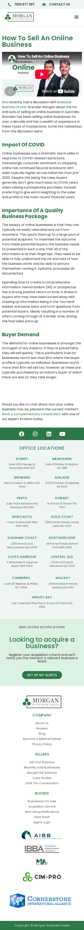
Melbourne (62, 458)
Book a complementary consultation (31, 414)
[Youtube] (62, 434)
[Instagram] (35, 434)
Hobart (62, 498)
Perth (22, 498)
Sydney (22, 458)
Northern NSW (62, 537)
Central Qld (62, 556)
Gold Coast (62, 516)
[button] (76, 17)
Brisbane (22, 477)
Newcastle (22, 516)
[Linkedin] (49, 434)
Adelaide (62, 477)
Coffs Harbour (22, 556)
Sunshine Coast (22, 537)
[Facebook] (21, 434)
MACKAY (63, 578)
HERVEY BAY (42, 597)
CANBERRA (21, 578)
